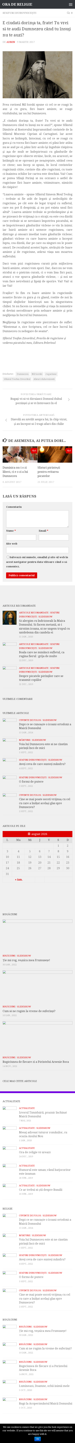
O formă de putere (31, 781)
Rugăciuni (9, 955)
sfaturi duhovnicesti (44, 379)
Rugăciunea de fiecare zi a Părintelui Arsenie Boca (36, 1061)
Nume (11, 530)
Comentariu (14, 506)
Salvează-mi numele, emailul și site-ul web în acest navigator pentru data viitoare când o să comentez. (37, 562)
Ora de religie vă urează (35, 1152)
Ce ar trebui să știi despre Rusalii (40, 1189)
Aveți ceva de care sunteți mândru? (42, 764)
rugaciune (51, 374)
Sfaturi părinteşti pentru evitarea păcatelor (49, 472)
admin (10, 42)
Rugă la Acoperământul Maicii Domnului (45, 1403)
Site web (11, 543)
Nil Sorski (37, 374)
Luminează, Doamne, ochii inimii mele (44, 1386)
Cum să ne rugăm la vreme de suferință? (29, 1011)
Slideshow (45, 616)
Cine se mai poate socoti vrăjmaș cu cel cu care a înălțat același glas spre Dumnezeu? (44, 803)
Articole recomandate (33, 612)
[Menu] (70, 4)
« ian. (19, 879)
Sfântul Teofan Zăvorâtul (17, 379)
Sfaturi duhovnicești (19, 12)
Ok (37, 1439)
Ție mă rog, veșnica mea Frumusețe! (26, 960)
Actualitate (27, 1108)
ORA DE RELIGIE (17, 4)
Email (43, 530)
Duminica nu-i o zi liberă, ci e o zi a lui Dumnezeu (15, 472)
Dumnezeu (22, 374)
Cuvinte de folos (30, 720)
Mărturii (24, 740)
